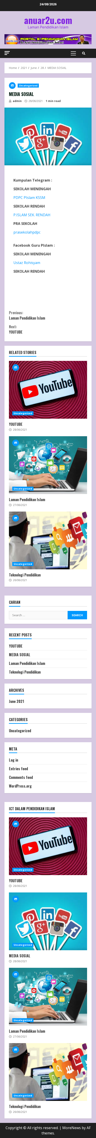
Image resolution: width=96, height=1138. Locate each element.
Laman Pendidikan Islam (27, 315)
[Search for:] (38, 615)
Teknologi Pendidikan (48, 540)
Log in (13, 760)
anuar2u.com (48, 20)
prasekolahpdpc (26, 232)
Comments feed (21, 777)
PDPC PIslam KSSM (29, 197)
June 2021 (16, 701)
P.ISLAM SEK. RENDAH (31, 214)
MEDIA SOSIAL (19, 654)
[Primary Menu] (73, 53)
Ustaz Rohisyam (26, 262)
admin (17, 101)
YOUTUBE (16, 329)
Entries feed (18, 768)
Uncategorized (28, 85)
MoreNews (71, 1127)
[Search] (83, 53)
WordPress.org (20, 786)
